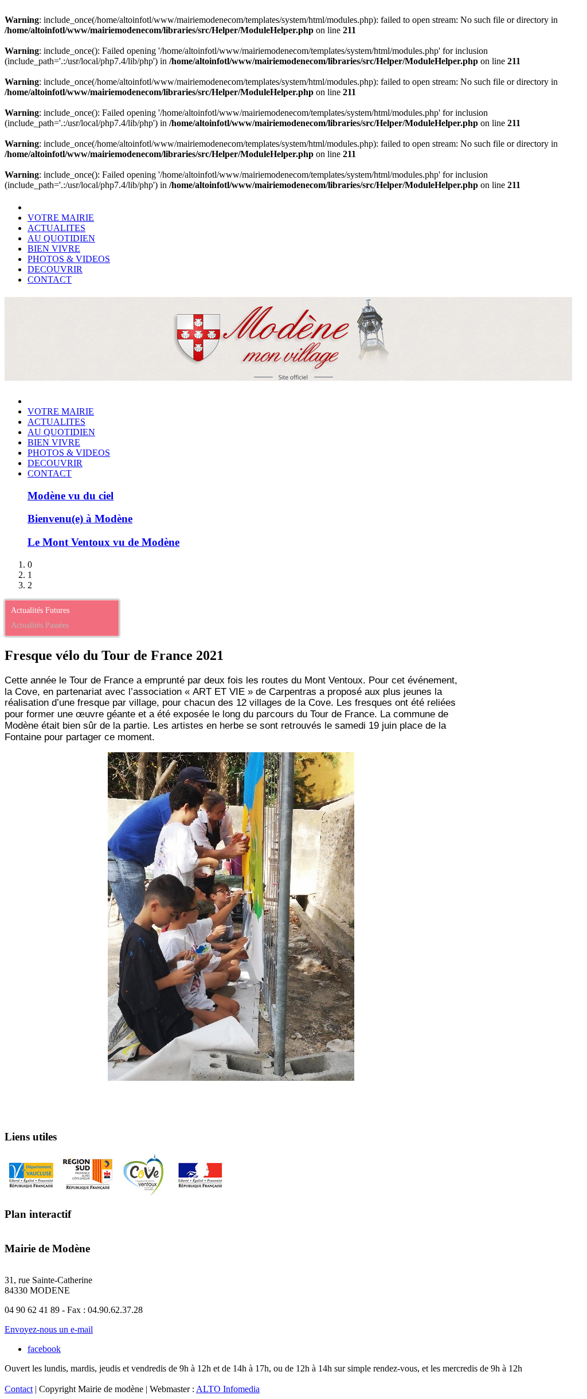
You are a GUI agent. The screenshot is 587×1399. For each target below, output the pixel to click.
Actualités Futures (40, 610)
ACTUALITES (56, 228)
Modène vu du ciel (71, 496)
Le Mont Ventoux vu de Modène (103, 542)
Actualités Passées (40, 625)
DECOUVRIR (55, 269)
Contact (19, 1389)
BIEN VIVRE (54, 248)
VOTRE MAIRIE (61, 217)
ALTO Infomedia (228, 1389)
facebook (44, 1349)
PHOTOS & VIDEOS (69, 259)
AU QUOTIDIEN (61, 238)
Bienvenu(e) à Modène (80, 519)
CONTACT (50, 279)
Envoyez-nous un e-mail (49, 1329)
